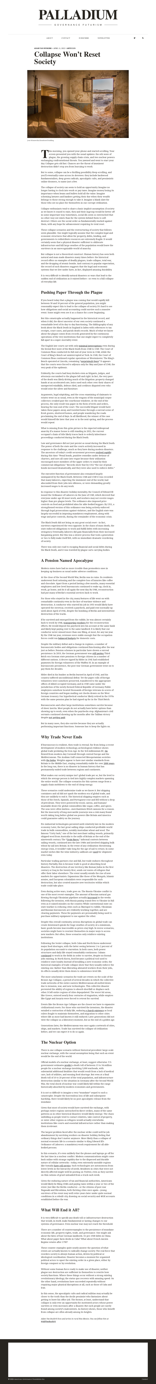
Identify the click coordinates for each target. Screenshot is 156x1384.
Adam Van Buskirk (43, 48)
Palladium (77, 14)
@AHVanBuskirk (48, 1321)
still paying (98, 653)
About (49, 38)
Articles (71, 48)
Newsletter (104, 38)
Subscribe (84, 38)
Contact (65, 38)
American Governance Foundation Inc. (29, 1379)
